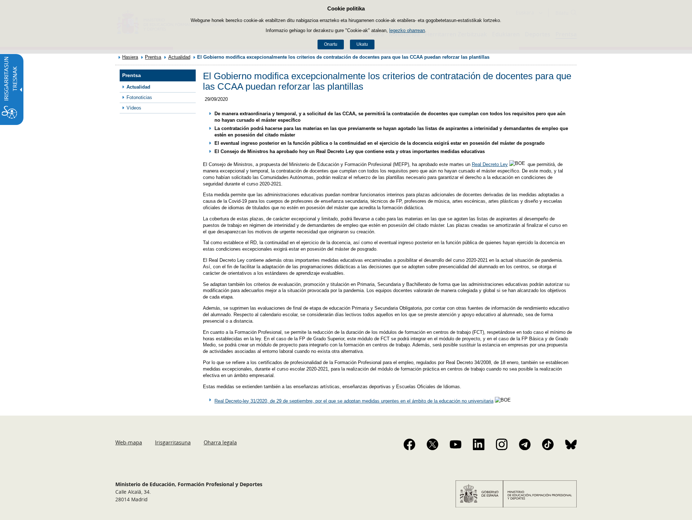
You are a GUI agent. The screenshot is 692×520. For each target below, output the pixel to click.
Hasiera (130, 57)
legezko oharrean (407, 30)
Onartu (330, 44)
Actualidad (179, 57)
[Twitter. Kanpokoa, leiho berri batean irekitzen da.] (432, 444)
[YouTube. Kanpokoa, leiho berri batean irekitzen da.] (455, 444)
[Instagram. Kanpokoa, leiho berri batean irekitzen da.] (501, 444)
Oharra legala (220, 442)
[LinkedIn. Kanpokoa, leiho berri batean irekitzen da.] (478, 444)
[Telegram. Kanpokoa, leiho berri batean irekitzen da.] (525, 444)
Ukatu (362, 44)
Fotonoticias (139, 97)
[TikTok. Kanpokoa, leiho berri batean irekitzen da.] (548, 444)
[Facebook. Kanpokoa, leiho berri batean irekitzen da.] (409, 444)
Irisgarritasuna (173, 442)
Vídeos (134, 108)
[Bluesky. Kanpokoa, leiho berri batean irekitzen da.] (571, 444)
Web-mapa (128, 442)
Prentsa (153, 57)
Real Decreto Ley (490, 164)
